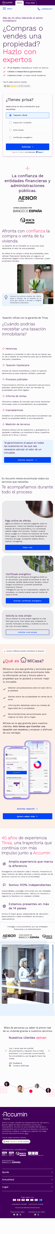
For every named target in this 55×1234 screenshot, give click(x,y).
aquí (26, 1133)
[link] (27, 1057)
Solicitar (26, 146)
